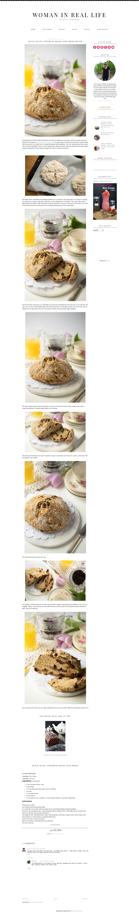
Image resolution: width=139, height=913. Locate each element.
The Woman (47, 29)
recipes (61, 834)
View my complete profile (105, 100)
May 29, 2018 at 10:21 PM (38, 848)
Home (33, 29)
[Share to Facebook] (59, 830)
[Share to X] (57, 830)
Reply (28, 854)
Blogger (108, 260)
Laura (28, 848)
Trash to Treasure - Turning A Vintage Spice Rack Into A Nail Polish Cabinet (108, 146)
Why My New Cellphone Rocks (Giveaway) (107, 133)
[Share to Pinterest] (60, 830)
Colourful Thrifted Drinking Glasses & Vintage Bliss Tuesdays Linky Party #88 (107, 124)
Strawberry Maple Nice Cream (102, 181)
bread (55, 834)
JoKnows (34, 861)
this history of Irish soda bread (45, 142)
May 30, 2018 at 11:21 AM (47, 861)
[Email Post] (51, 830)
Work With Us (102, 29)
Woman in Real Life (70, 14)
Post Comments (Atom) (36, 902)
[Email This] (53, 830)
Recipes (62, 29)
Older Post (85, 898)
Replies (31, 858)
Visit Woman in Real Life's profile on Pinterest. (105, 170)
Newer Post (25, 898)
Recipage (58, 824)
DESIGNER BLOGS (77, 911)
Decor (74, 29)
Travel (87, 29)
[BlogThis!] (55, 830)
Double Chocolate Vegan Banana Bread (55, 755)
